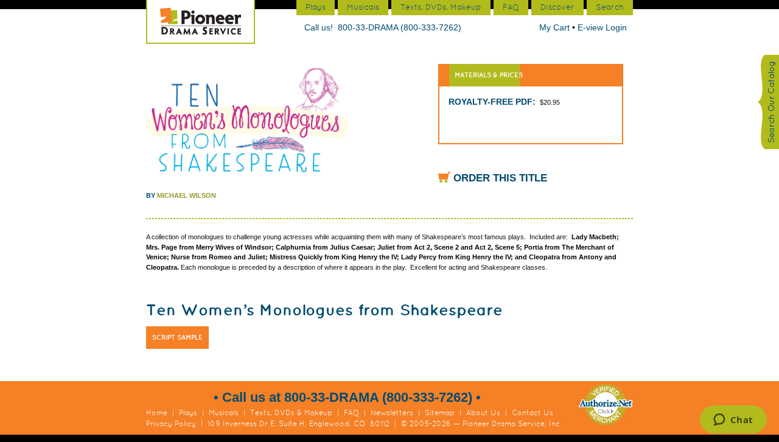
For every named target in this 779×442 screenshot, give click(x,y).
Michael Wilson (186, 195)
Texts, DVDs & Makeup (291, 413)
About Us (483, 413)
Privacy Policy (171, 423)
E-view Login (602, 27)
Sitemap (440, 413)
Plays (188, 413)
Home (156, 413)
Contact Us (532, 413)
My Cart (555, 27)
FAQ (351, 413)
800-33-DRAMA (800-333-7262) (399, 27)
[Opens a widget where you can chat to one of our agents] (733, 420)
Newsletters (392, 413)
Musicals (224, 413)
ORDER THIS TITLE (500, 178)
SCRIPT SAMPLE (177, 337)
